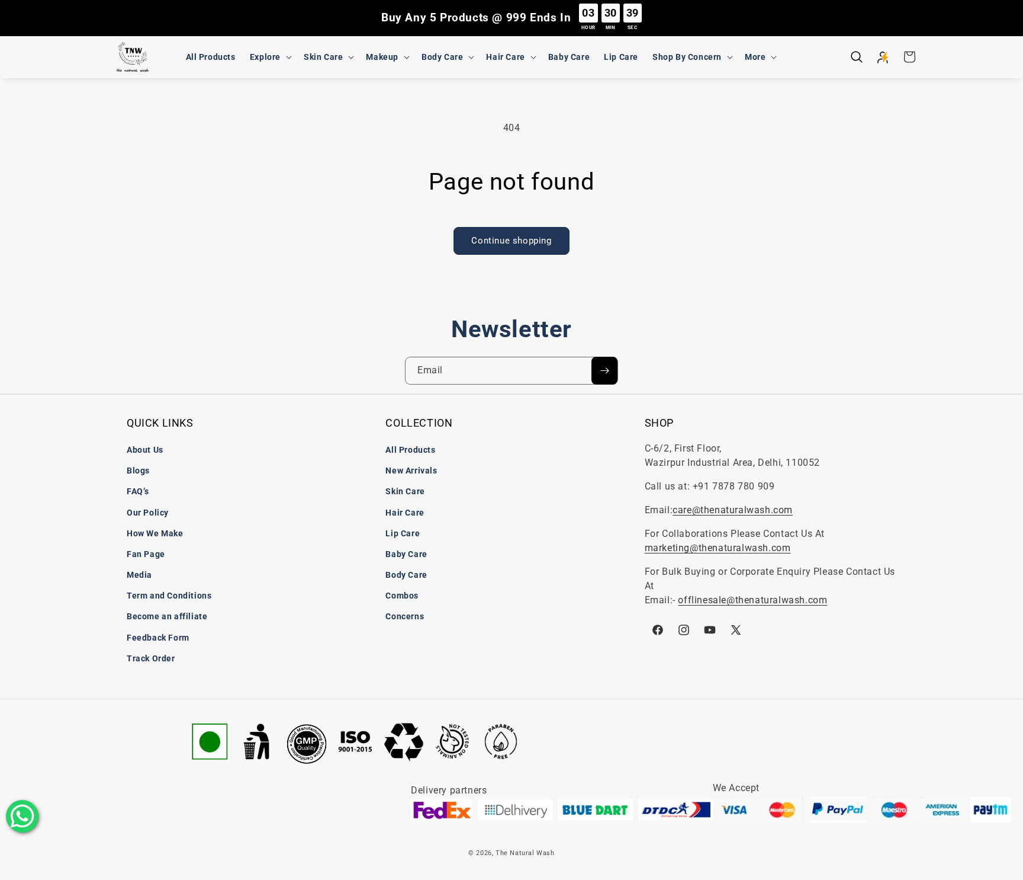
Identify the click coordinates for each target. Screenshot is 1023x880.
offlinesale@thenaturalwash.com (752, 600)
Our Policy (148, 512)
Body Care (406, 575)
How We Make (155, 533)
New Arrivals (411, 470)
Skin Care (404, 491)
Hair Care (404, 512)
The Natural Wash (525, 853)
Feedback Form (158, 637)
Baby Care (406, 554)
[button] (270, 56)
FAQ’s (138, 491)
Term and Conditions (169, 595)
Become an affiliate (167, 616)
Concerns (404, 616)
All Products (410, 450)
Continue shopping (511, 240)
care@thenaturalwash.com (733, 510)
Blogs (138, 470)
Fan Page (146, 554)
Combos (402, 595)
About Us (145, 450)
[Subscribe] (604, 371)
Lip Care (402, 533)
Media (139, 575)
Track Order (151, 658)
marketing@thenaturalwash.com (718, 547)
